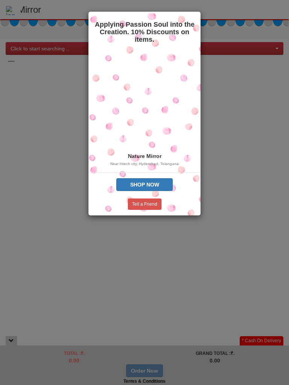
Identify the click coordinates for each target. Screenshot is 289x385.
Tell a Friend (144, 204)
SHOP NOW (144, 185)
